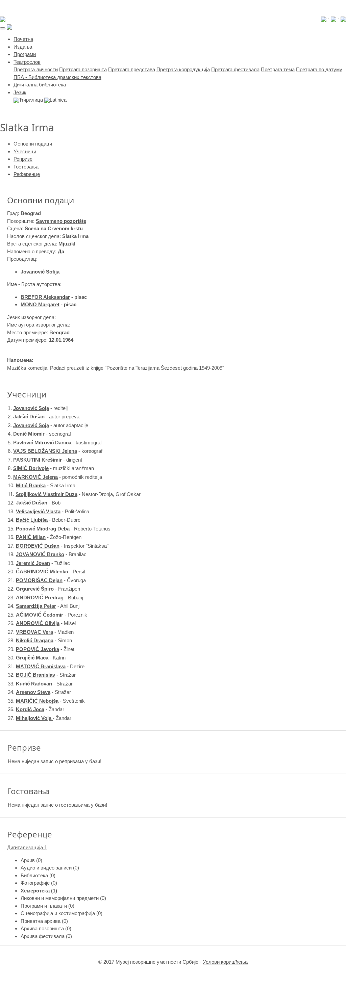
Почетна (23, 39)
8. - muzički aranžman (51, 468)
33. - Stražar (40, 683)
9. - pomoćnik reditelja (55, 477)
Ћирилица (31, 100)
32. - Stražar (42, 675)
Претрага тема (278, 69)
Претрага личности (36, 69)
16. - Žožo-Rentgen (44, 537)
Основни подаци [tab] (33, 144)
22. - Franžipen (44, 589)
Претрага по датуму (319, 69)
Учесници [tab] (25, 151)
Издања (23, 47)
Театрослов (27, 62)
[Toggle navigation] (2, 28)
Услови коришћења (225, 962)
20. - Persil (46, 571)
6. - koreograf (55, 451)
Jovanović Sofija (40, 272)
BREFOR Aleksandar (45, 297)
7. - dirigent (45, 460)
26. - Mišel (42, 623)
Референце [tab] (27, 174)
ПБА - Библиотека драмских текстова (57, 77)
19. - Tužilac (39, 563)
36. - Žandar (36, 709)
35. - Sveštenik (46, 701)
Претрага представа (131, 69)
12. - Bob (34, 502)
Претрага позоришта (83, 69)
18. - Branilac (47, 554)
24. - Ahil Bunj (43, 606)
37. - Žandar (39, 718)
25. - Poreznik (47, 615)
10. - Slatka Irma (41, 485)
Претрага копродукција (183, 69)
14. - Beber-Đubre (44, 520)
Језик (20, 92)
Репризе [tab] (23, 159)
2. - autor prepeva (43, 416)
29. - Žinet (41, 649)
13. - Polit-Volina (48, 511)
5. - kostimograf (55, 442)
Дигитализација (27, 847)
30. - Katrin (37, 657)
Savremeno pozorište (61, 221)
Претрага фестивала (235, 69)
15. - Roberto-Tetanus (59, 528)
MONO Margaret (40, 304)
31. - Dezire (46, 666)
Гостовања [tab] (26, 167)
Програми (25, 54)
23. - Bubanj (45, 597)
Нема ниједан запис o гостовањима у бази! (57, 805)
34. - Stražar (39, 692)
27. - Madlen (41, 632)
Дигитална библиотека (40, 84)
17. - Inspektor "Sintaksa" (58, 546)
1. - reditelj (38, 408)
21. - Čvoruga (47, 580)
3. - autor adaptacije (48, 425)
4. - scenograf (39, 434)
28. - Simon (40, 640)
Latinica (58, 100)
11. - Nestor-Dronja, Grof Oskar (74, 494)
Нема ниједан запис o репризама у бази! (54, 761)
